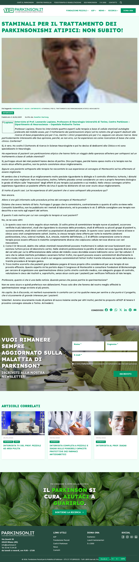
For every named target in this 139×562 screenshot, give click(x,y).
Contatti (113, 2)
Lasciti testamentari (95, 540)
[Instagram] (127, 538)
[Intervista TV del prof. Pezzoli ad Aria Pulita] (23, 423)
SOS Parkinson (90, 2)
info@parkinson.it (9, 545)
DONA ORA (128, 10)
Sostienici (91, 537)
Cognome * (112, 344)
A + (113, 559)
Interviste (8, 113)
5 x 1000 (103, 2)
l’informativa (87, 364)
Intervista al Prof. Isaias (111, 445)
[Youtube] (131, 538)
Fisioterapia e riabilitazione (67, 2)
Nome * (77, 344)
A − (117, 559)
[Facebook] (123, 538)
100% (123, 559)
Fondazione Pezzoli (76, 10)
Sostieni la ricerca (68, 512)
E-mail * (78, 355)
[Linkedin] (136, 538)
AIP (92, 10)
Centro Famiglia (43, 2)
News (101, 10)
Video (17, 441)
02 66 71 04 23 (10, 548)
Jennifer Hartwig (41, 117)
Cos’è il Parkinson (25, 2)
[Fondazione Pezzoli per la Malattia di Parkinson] (29, 10)
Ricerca (112, 10)
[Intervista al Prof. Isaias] (115, 423)
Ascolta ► (104, 559)
